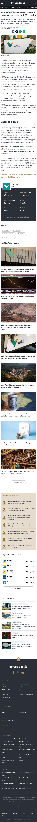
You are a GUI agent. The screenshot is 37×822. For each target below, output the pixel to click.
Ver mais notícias (17, 482)
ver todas (17, 588)
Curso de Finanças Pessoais (10, 788)
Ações (3, 684)
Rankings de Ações (7, 741)
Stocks (3, 710)
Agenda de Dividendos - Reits (26, 756)
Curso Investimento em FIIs (26, 772)
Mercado (6, 230)
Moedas (4, 712)
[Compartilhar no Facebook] (13, 31)
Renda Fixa (5, 695)
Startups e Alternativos (8, 721)
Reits (20, 710)
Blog (3, 729)
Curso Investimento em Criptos (8, 779)
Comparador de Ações (8, 744)
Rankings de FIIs (23, 741)
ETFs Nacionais (6, 692)
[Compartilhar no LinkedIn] (20, 31)
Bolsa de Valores (9, 233)
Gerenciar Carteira (24, 739)
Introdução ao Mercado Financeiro (25, 784)
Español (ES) (23, 814)
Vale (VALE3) (16, 61)
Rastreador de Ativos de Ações (26, 745)
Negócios (17, 230)
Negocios (7, 237)
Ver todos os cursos (25, 788)
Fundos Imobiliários (24, 684)
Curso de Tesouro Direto (9, 783)
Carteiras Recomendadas (9, 739)
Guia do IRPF (22, 760)
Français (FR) (31, 814)
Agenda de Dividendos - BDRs (8, 761)
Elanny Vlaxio (6, 28)
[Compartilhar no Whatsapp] (24, 31)
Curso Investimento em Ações (8, 774)
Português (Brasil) (5, 814)
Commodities (22, 712)
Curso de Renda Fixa (25, 778)
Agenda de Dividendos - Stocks (8, 756)
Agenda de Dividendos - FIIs (27, 749)
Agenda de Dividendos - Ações (8, 751)
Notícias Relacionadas (10, 243)
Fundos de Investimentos (26, 695)
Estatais (22, 233)
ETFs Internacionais (24, 692)
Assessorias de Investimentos (6, 699)
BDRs (20, 687)
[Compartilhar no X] (16, 31)
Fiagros (4, 687)
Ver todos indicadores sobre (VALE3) (18, 217)
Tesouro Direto (6, 689)
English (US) (15, 814)
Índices (21, 689)
